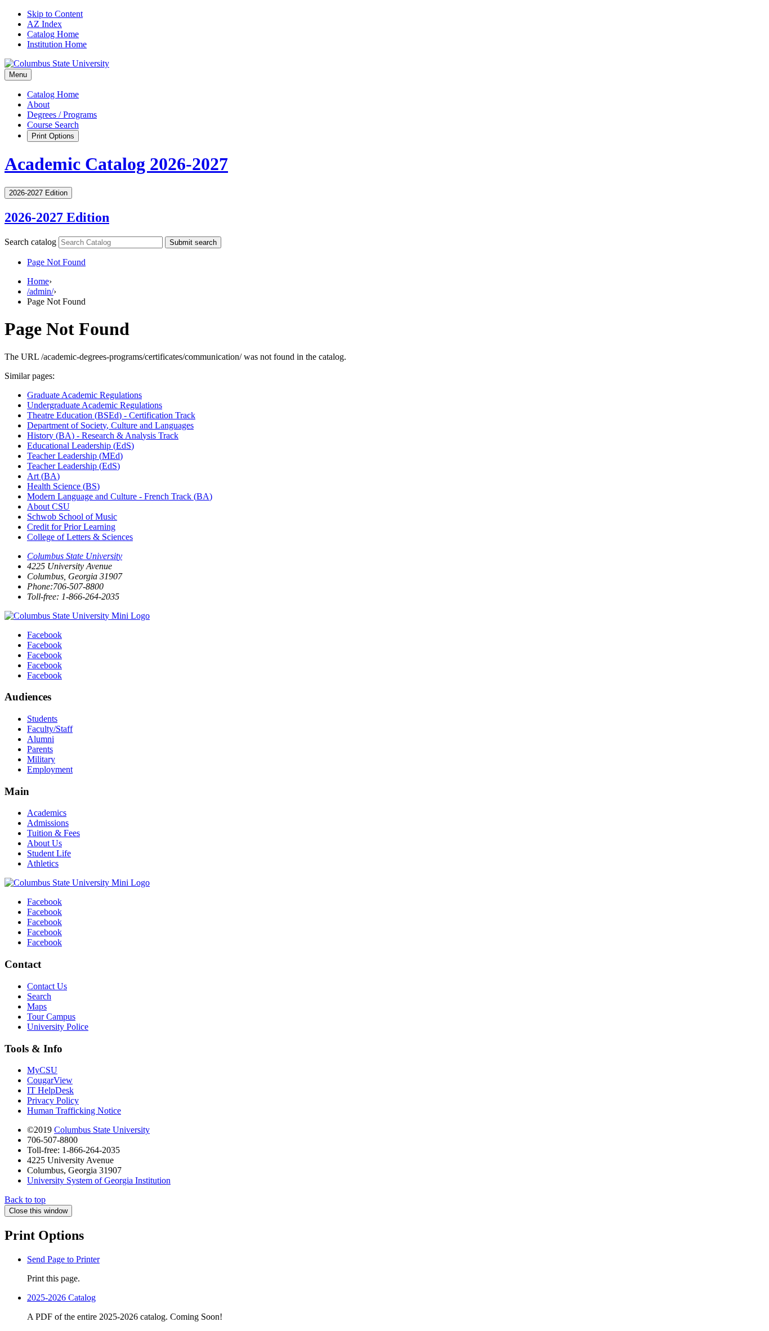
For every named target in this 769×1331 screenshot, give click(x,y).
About (38, 104)
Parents (40, 749)
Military (41, 759)
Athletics (43, 863)
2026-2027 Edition (57, 217)
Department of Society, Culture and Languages (110, 425)
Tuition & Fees (53, 833)
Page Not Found (56, 262)
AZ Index (44, 24)
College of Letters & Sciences (80, 537)
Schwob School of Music (72, 516)
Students (42, 718)
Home (38, 281)
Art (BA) (43, 476)
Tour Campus (51, 1016)
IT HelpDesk (50, 1090)
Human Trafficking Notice (74, 1110)
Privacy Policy (53, 1100)
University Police (57, 1026)
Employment (50, 769)
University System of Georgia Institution (99, 1180)
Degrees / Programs (62, 114)
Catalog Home (53, 34)
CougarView (50, 1080)
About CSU (48, 506)
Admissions (48, 823)
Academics (46, 813)
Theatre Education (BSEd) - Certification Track (111, 415)
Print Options (53, 136)
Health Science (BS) (63, 486)
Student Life (49, 853)
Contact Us (47, 986)
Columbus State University (74, 556)
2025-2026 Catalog (61, 1297)
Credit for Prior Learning (71, 526)
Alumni (40, 739)
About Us (44, 843)
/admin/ (40, 291)
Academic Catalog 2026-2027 (116, 164)
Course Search (53, 124)
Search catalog (30, 242)
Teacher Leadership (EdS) (73, 466)
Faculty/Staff (50, 729)
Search (39, 996)
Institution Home (57, 44)
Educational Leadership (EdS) (80, 445)
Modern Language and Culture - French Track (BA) (119, 496)
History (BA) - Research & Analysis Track (102, 435)
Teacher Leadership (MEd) (75, 456)
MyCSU (42, 1070)
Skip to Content (55, 14)
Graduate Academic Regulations (84, 395)
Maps (37, 1006)
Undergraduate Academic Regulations (94, 405)
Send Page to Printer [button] (63, 1259)
